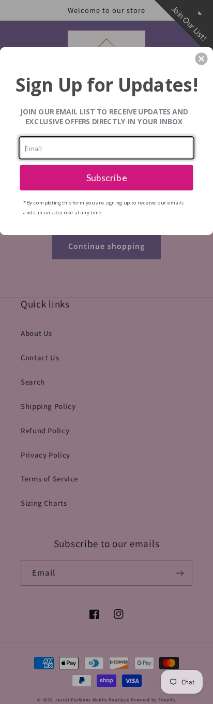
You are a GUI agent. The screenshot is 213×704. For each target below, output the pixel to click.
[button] (201, 58)
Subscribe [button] (106, 177)
